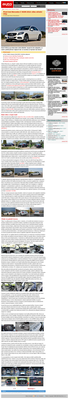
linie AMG (21, 163)
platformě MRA (10, 109)
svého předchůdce (24, 82)
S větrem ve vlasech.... (53, 123)
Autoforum (7, 2)
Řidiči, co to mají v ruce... (54, 131)
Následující (31, 388)
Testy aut (13, 9)
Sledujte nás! (59, 2)
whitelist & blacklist (52, 125)
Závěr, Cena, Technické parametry (11, 59)
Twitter (46, 396)
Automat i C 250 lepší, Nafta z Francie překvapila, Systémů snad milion (19, 57)
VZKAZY (50, 134)
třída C (15, 75)
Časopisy (51, 2)
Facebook (41, 396)
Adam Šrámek (10, 15)
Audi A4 (34, 73)
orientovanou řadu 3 (36, 72)
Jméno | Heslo (17, 6)
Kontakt (30, 396)
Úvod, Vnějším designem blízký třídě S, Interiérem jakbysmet (17, 54)
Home (17, 2)
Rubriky (22, 2)
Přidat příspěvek (16, 15)
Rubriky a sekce (8, 9)
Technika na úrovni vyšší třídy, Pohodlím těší (13, 56)
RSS (35, 396)
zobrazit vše (65, 34)
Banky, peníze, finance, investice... (56, 138)
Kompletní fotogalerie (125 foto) (10, 61)
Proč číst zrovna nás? (42, 2)
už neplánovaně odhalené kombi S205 (15, 85)
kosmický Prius (36, 157)
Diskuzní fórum (30, 2)
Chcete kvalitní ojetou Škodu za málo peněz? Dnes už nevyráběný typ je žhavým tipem (55, 96)
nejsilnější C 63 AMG (11, 190)
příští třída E (4, 128)
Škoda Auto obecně (52, 135)
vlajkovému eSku (22, 116)
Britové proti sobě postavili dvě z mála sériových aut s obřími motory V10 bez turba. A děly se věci (55, 29)
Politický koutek (51, 137)
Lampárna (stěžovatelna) (54, 128)
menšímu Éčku (30, 116)
